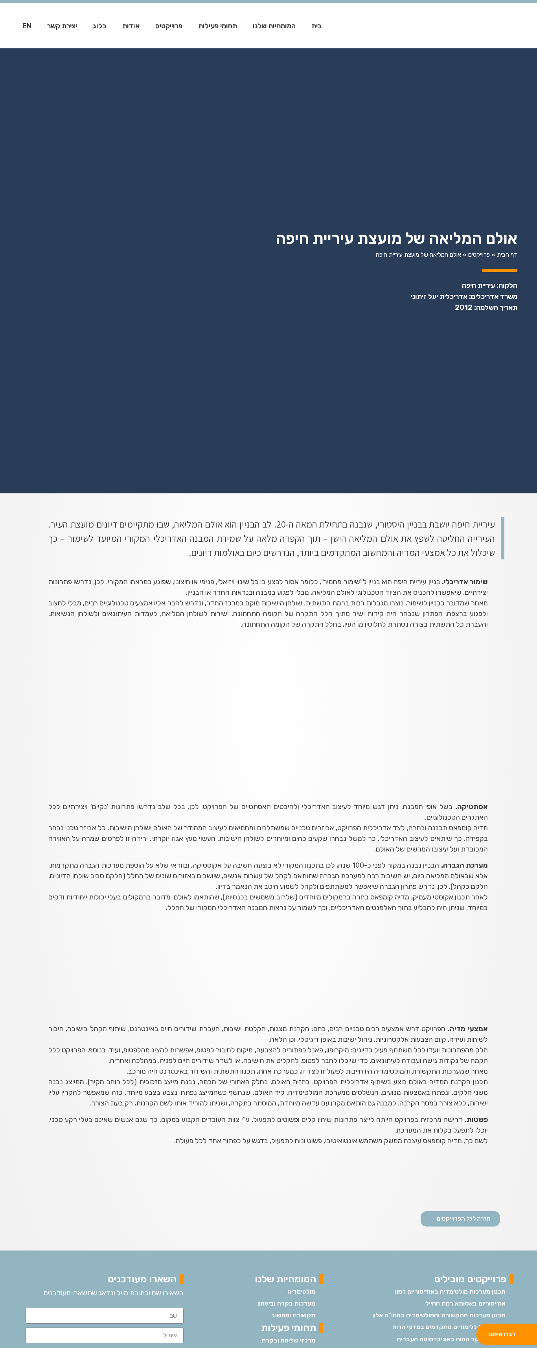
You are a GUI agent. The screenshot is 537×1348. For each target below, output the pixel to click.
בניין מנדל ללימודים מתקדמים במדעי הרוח (449, 1327)
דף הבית (507, 254)
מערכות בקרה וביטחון (286, 1303)
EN (26, 26)
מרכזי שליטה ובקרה (288, 1340)
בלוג (100, 26)
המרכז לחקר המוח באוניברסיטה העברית (451, 1339)
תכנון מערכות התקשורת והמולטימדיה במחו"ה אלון (439, 1315)
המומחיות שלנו (274, 26)
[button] (460, 1219)
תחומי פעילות (217, 26)
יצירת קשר (62, 26)
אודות (131, 26)
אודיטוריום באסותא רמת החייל (465, 1303)
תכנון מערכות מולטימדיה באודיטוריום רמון (450, 1291)
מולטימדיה (301, 1291)
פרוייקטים (168, 26)
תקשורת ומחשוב (293, 1315)
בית (316, 26)
